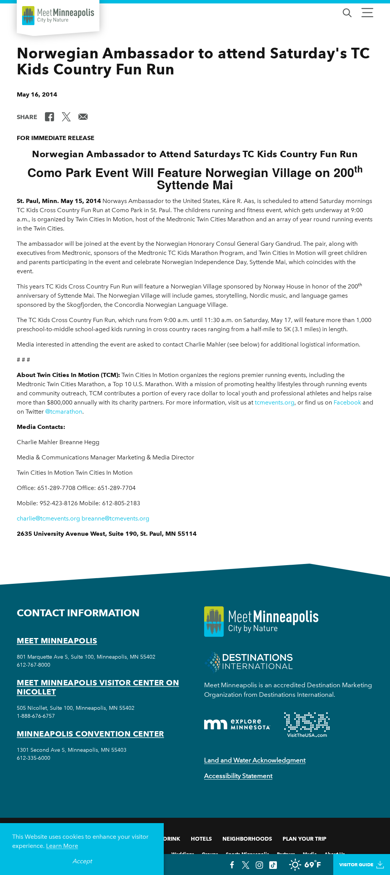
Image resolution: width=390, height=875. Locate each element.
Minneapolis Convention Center (90, 733)
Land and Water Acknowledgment (254, 760)
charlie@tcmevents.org (48, 518)
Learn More (62, 845)
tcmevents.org (274, 402)
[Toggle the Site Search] (347, 12)
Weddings (182, 853)
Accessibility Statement (238, 776)
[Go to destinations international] (248, 661)
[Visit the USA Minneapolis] (307, 724)
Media (310, 853)
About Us (334, 853)
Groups (210, 853)
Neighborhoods (247, 839)
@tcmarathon (63, 411)
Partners (286, 853)
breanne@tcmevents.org (115, 518)
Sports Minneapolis (247, 853)
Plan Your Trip (304, 839)
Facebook (347, 402)
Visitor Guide (356, 864)
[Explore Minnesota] (237, 724)
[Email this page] (83, 116)
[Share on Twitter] (66, 116)
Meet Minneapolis (57, 640)
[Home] (58, 15)
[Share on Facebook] (49, 116)
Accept (82, 861)
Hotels (201, 839)
